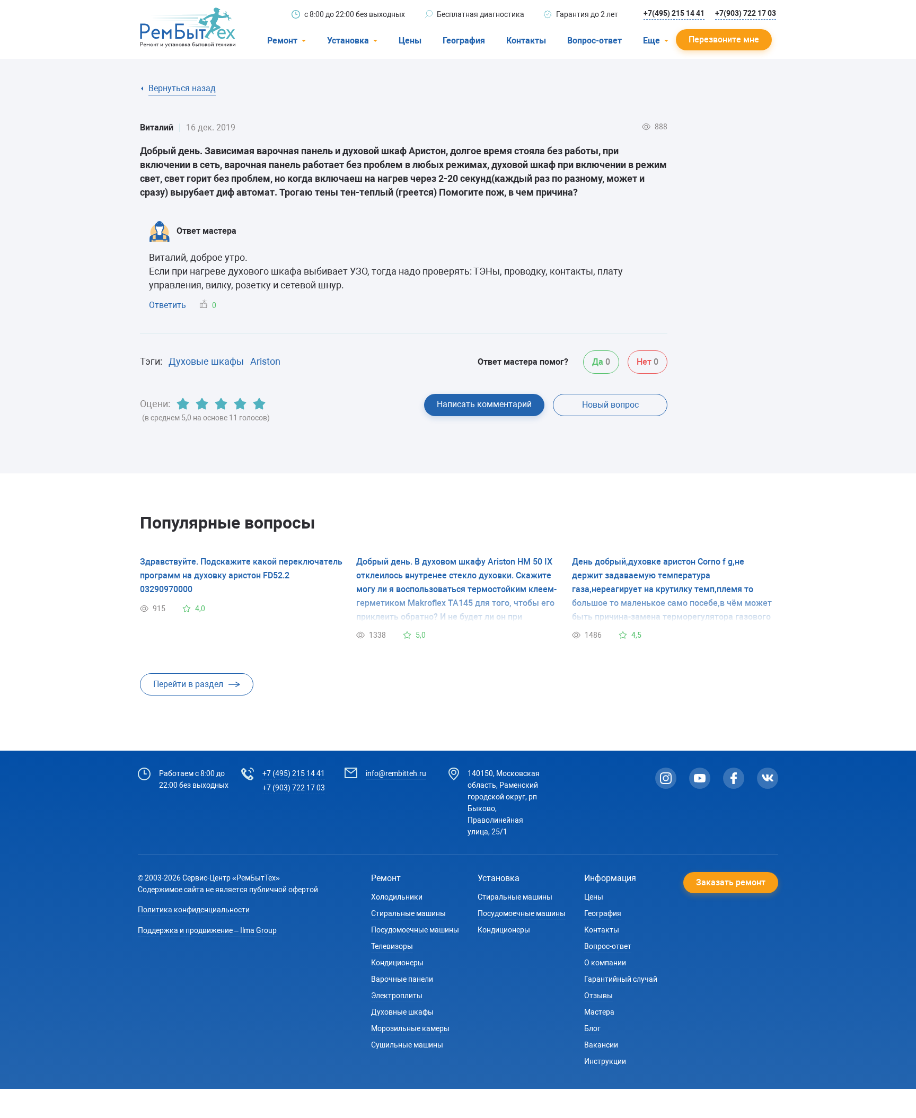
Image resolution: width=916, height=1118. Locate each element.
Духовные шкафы (402, 1012)
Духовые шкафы (206, 361)
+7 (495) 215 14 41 (293, 773)
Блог (592, 1028)
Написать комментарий (484, 404)
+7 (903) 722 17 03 (293, 788)
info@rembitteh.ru (396, 773)
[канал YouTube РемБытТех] (699, 778)
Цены (410, 41)
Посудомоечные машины (415, 930)
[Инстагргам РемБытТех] (665, 778)
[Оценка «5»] (259, 404)
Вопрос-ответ (594, 41)
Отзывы (598, 995)
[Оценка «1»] (183, 404)
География (464, 41)
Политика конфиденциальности (194, 909)
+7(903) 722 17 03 (745, 13)
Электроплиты (396, 995)
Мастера (599, 1012)
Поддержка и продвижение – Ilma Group (207, 930)
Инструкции (605, 1061)
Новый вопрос (610, 405)
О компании (605, 962)
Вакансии (601, 1045)
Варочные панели (402, 979)
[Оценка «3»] (221, 404)
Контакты (526, 41)
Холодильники (396, 897)
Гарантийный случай (620, 979)
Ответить (167, 305)
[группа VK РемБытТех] (767, 778)
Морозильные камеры (410, 1028)
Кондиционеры (397, 962)
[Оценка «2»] (202, 404)
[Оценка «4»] (240, 404)
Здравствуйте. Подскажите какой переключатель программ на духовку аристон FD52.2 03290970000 (241, 575)
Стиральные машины (408, 913)
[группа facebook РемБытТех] (733, 778)
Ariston (265, 361)
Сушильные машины (407, 1045)
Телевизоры (392, 946)
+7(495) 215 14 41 (674, 13)
